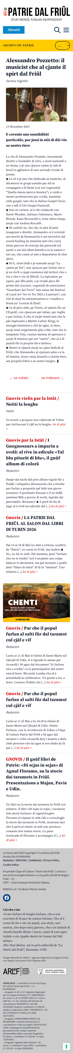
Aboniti (13, 30)
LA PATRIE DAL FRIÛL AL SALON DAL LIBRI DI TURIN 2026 (34, 523)
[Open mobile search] (57, 30)
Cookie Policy (11, 865)
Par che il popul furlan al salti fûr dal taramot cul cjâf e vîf (36, 634)
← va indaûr (19, 378)
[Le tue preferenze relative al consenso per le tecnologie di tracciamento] (66, 1046)
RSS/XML (21, 860)
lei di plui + (58, 506)
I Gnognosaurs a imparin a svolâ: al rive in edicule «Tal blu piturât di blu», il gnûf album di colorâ (35, 452)
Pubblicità (35, 860)
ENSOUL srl (9, 889)
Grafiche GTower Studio (32, 889)
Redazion (8, 860)
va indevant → (52, 378)
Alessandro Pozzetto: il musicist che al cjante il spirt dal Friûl (36, 67)
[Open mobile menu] (66, 30)
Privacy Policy (51, 860)
